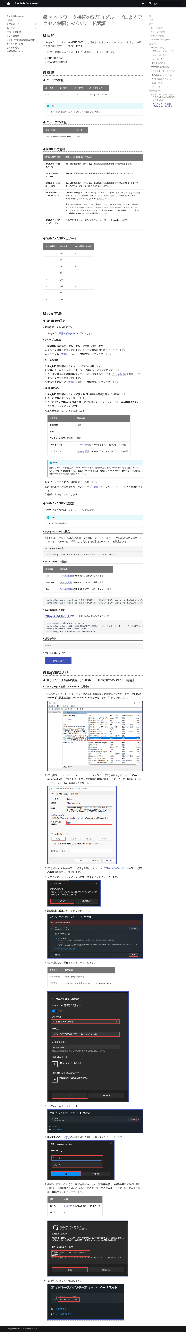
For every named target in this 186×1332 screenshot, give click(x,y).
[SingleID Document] (8, 3)
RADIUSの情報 (83, 445)
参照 (68, 1137)
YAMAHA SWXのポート (116, 868)
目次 (151, 16)
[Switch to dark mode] (143, 3)
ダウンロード (60, 660)
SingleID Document (16, 16)
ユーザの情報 (119, 374)
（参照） (63, 353)
